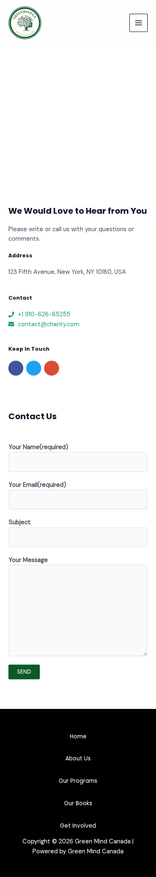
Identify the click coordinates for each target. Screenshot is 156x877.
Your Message (28, 560)
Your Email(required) (37, 485)
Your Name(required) (38, 447)
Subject (20, 522)
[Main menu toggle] (138, 23)
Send (24, 672)
